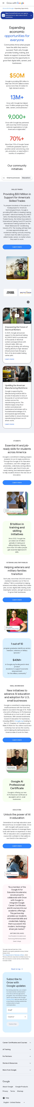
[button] (28, 302)
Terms (12, 1091)
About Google (8, 1087)
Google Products (21, 1087)
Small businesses (13, 178)
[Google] (6, 1081)
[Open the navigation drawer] (3, 3)
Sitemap (20, 1091)
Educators (26, 178)
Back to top (15, 969)
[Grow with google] (15, 3)
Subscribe (13, 1024)
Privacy (5, 1091)
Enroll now (30, 15)
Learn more (17, 247)
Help (7, 1098)
